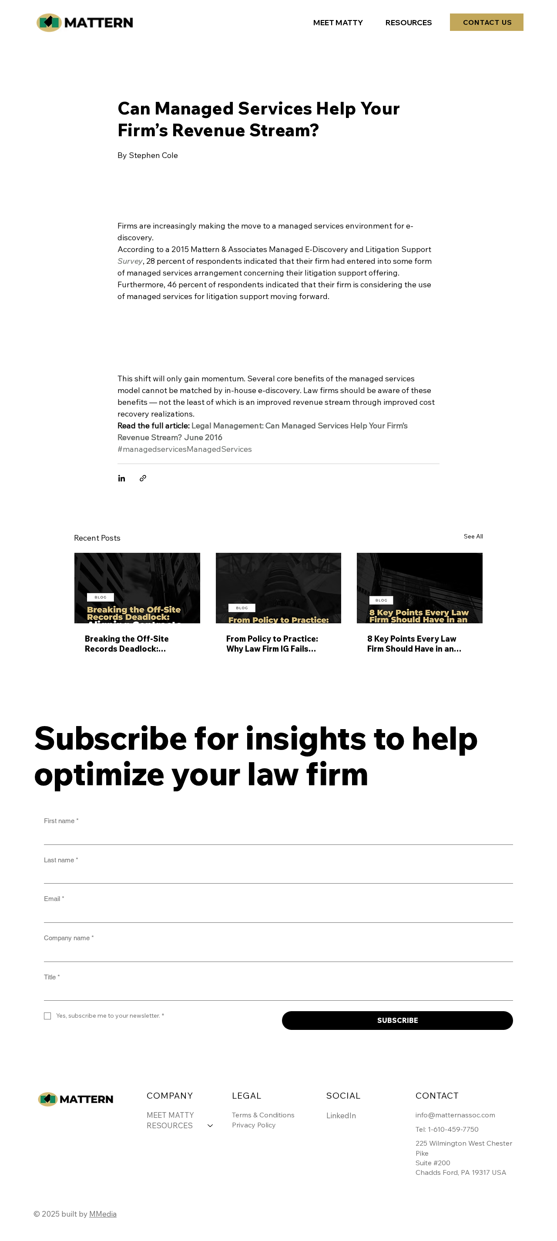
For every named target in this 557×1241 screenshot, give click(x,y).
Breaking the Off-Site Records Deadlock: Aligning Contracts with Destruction (131, 644)
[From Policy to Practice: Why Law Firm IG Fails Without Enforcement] (279, 588)
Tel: (422, 1129)
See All (473, 536)
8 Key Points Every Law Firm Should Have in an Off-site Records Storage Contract (417, 644)
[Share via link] (143, 478)
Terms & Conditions (263, 1114)
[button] (408, 22)
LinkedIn (341, 1115)
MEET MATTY (170, 1115)
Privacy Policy (254, 1124)
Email (54, 898)
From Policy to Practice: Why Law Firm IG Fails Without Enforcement (272, 644)
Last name (61, 860)
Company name (69, 938)
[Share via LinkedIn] (121, 478)
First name (61, 820)
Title (52, 977)
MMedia (103, 1213)
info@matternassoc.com (455, 1114)
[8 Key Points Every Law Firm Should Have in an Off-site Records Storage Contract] (420, 588)
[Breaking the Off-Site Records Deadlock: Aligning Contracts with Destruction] (137, 588)
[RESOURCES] (210, 1125)
